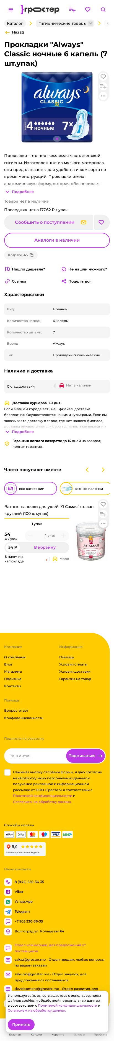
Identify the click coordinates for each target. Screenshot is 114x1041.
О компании (14, 657)
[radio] (36, 518)
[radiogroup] (36, 523)
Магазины (13, 671)
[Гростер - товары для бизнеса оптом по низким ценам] (40, 9)
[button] (103, 504)
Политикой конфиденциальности (42, 796)
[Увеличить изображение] (90, 538)
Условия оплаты (73, 664)
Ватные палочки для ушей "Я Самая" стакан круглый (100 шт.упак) (49, 510)
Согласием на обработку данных (37, 1010)
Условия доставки (74, 671)
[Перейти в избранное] (87, 9)
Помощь (66, 657)
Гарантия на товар (75, 679)
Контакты (12, 686)
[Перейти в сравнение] (72, 9)
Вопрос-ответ (16, 710)
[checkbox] (7, 772)
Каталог (15, 23)
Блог (8, 664)
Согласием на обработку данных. (42, 802)
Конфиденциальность (23, 718)
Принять (21, 1024)
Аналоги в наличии (57, 240)
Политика (12, 679)
